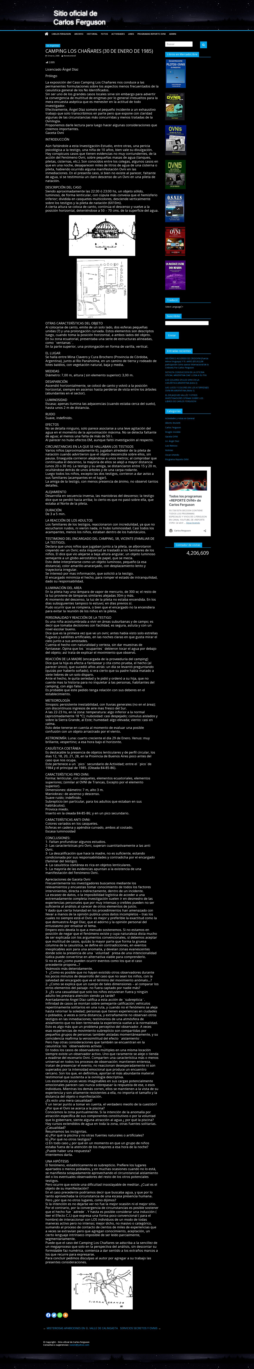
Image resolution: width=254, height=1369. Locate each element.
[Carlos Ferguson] (46, 34)
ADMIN (172, 33)
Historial (92, 33)
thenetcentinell (70, 56)
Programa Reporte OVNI (177, 459)
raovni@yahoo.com (79, 1344)
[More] (65, 1315)
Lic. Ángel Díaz (53, 45)
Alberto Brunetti (172, 422)
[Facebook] (48, 1315)
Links (131, 33)
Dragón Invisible (173, 432)
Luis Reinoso (171, 445)
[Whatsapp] (59, 1315)
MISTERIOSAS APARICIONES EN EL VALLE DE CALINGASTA (80, 1328)
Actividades (118, 33)
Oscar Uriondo (172, 454)
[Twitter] (54, 1315)
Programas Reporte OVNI (151, 33)
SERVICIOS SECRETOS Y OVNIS (140, 1328)
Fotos (104, 33)
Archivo (78, 33)
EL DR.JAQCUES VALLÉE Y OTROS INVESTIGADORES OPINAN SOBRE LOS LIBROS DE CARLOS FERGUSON (184, 398)
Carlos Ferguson (61, 33)
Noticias (169, 450)
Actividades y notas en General (179, 418)
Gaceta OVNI (171, 436)
